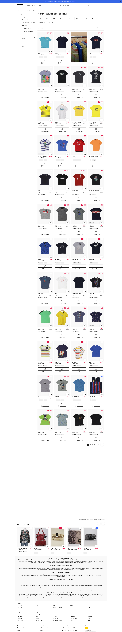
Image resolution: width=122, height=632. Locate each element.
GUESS (37, 616)
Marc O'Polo (55, 618)
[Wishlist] (100, 5)
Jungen (23, 10)
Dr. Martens (20, 620)
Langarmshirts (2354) (28, 31)
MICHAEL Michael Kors (57, 620)
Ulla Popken (90, 616)
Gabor (37, 607)
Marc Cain (55, 616)
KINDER (40, 5)
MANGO (54, 614)
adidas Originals (21, 605)
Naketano (72, 605)
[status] (40, 28)
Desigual (20, 618)
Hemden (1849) (25, 41)
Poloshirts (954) (27, 28)
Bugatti (19, 612)
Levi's (54, 612)
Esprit (37, 605)
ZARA (89, 620)
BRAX (19, 609)
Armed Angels (21, 607)
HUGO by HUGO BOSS (57, 607)
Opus (71, 612)
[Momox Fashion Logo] (20, 5)
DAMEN (28, 5)
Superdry (89, 609)
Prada (71, 620)
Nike (71, 607)
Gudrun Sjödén (39, 614)
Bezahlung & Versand (44, 627)
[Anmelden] (97, 5)
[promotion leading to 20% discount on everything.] (79, 47)
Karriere (18, 630)
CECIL (19, 614)
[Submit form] (88, 5)
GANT (37, 609)
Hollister (54, 605)
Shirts (34, 10)
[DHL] (86, 628)
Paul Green (72, 614)
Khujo (54, 609)
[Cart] (103, 5)
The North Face (91, 612)
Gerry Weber (38, 612)
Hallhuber (37, 618)
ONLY (71, 609)
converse (20, 616)
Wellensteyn (90, 618)
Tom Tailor (90, 614)
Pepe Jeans (72, 616)
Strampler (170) (25, 43)
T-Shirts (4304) (27, 34)
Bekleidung (29, 10)
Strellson (89, 607)
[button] (26, 14)
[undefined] (67, 85)
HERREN (34, 5)
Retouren (41, 630)
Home (19, 10)
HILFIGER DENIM (39, 620)
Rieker (89, 605)
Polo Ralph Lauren (73, 618)
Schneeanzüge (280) (26, 46)
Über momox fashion (21, 627)
